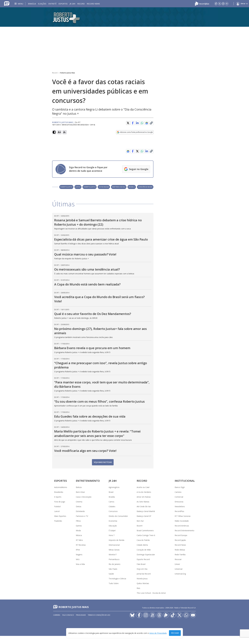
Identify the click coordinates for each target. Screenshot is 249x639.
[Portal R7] (6, 3)
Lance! (57, 511)
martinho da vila (118, 187)
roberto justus (66, 187)
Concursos (113, 511)
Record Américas (182, 525)
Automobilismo (60, 487)
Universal (178, 569)
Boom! (139, 525)
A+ (59, 132)
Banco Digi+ (180, 487)
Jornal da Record (144, 574)
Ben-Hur (140, 521)
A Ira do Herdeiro (144, 492)
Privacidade (81, 615)
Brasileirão (58, 492)
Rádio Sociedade (182, 521)
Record (81, 3)
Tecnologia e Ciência (117, 578)
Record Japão (180, 540)
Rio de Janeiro (114, 564)
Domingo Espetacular (146, 554)
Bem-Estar (80, 492)
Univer (177, 564)
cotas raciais (104, 187)
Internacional (114, 545)
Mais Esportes (60, 516)
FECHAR (175, 633)
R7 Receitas (81, 545)
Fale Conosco (68, 615)
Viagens (79, 554)
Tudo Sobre (114, 583)
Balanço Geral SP (144, 516)
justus (77, 187)
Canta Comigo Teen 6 (146, 535)
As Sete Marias (143, 501)
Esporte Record (143, 559)
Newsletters (180, 506)
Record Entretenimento (184, 530)
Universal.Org (180, 574)
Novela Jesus (142, 578)
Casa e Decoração (83, 497)
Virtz (77, 559)
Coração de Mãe (144, 549)
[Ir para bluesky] (132, 615)
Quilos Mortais (143, 583)
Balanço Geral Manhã (146, 511)
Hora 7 (111, 535)
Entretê (52, 3)
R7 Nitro (79, 540)
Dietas (78, 506)
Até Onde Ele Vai (144, 506)
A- (64, 132)
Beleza (79, 487)
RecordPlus (179, 511)
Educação (113, 525)
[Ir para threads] (159, 615)
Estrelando (80, 511)
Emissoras (179, 501)
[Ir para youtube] (193, 615)
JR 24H (72, 3)
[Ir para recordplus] (166, 615)
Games (79, 525)
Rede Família (180, 554)
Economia (113, 521)
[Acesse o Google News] (146, 123)
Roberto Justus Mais (67, 73)
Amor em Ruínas (144, 497)
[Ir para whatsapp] (186, 615)
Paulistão (58, 521)
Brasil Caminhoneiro (145, 530)
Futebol (57, 506)
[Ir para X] (219, 3)
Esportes (63, 3)
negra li (132, 187)
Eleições (42, 3)
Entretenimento (88, 480)
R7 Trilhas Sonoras (183, 516)
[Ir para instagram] (223, 3)
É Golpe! (112, 530)
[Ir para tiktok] (173, 615)
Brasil (111, 492)
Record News (93, 3)
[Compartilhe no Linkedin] (137, 123)
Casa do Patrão (143, 540)
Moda (78, 530)
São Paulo (113, 569)
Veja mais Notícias (103, 462)
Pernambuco (114, 559)
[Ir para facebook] (215, 3)
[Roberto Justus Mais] (124, 17)
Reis (138, 588)
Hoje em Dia (142, 569)
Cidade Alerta (142, 545)
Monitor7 (112, 554)
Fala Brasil (141, 564)
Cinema (79, 501)
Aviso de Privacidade (158, 633)
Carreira (178, 492)
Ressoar (178, 559)
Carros (111, 501)
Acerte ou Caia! (143, 487)
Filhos (78, 521)
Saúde (111, 574)
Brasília (32, 3)
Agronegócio (114, 487)
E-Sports (57, 497)
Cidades (112, 506)
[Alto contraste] (54, 132)
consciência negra (145, 187)
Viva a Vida (80, 564)
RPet (78, 549)
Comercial (179, 497)
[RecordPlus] (202, 3)
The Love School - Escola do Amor (151, 593)
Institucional (185, 480)
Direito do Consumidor (118, 516)
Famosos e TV (82, 516)
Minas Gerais (114, 549)
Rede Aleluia (180, 549)
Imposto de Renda (116, 540)
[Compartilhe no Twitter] (128, 123)
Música (79, 535)
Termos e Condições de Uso (99, 615)
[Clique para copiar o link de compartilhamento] (151, 123)
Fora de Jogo (59, 501)
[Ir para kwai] (152, 615)
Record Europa (181, 535)
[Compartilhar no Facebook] (132, 123)
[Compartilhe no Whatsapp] (142, 123)
